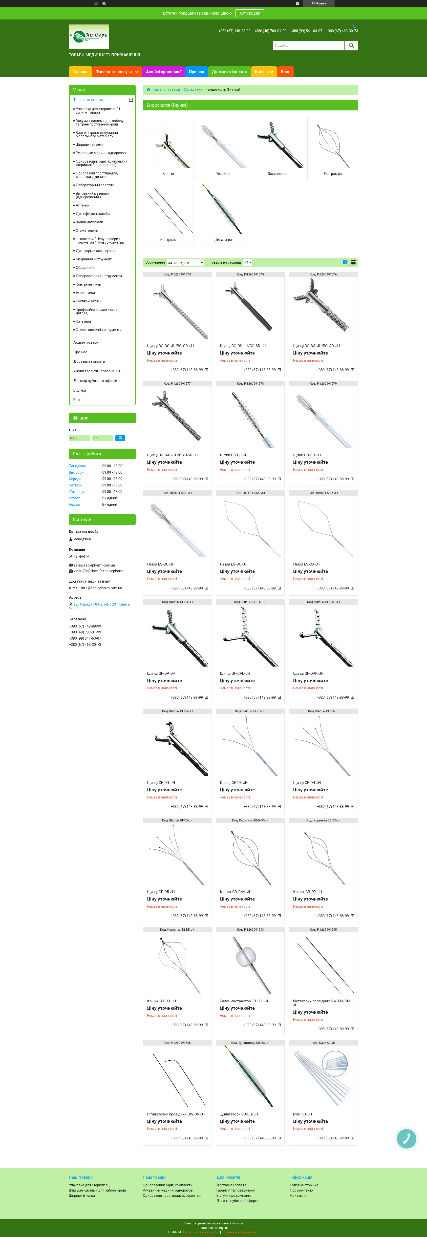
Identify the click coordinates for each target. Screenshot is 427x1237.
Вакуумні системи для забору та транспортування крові (100, 122)
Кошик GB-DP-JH (307, 892)
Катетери (83, 321)
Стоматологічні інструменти (99, 330)
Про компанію (301, 1190)
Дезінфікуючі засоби (93, 214)
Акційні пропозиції (163, 71)
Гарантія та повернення (235, 1190)
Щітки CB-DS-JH (234, 455)
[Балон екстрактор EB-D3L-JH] (250, 963)
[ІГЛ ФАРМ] (89, 36)
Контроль (168, 240)
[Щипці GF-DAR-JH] (323, 636)
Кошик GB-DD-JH (161, 1001)
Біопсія (168, 174)
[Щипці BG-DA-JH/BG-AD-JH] (323, 308)
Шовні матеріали (89, 222)
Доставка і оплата (229, 71)
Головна (80, 71)
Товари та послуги (114, 71)
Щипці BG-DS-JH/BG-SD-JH (243, 346)
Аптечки (82, 205)
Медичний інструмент (94, 259)
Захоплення (278, 174)
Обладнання (194, 89)
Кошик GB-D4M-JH (236, 892)
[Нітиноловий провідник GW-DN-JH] (177, 1076)
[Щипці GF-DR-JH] (177, 745)
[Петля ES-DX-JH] (323, 526)
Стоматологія (87, 230)
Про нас (196, 71)
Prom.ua (237, 1223)
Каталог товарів (167, 89)
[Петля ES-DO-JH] (250, 526)
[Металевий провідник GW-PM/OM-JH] (323, 963)
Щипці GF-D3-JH (234, 783)
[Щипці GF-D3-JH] (250, 745)
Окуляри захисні (89, 301)
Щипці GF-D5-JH (161, 892)
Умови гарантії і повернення (97, 371)
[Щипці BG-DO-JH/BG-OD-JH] (177, 308)
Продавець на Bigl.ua (214, 1228)
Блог (285, 71)
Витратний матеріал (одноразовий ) (92, 195)
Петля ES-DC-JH (160, 564)
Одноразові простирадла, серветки (172, 1195)
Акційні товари (85, 342)
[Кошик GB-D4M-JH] (250, 854)
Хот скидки (249, 13)
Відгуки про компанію (234, 1195)
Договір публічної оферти (95, 380)
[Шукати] (351, 45)
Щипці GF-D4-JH (307, 783)
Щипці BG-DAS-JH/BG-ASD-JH (172, 455)
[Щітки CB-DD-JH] (323, 417)
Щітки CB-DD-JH (307, 455)
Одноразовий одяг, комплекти (167, 1185)
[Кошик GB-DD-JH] (177, 963)
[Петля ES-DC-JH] (177, 526)
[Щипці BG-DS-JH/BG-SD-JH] (250, 308)
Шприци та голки (90, 145)
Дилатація (223, 240)
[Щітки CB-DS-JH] (250, 417)
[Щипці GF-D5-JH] (177, 854)
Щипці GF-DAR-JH (308, 673)
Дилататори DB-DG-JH (239, 1114)
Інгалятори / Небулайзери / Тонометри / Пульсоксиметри (100, 240)
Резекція (223, 174)
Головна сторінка (304, 1185)
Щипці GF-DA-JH (161, 673)
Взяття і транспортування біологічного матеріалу (97, 134)
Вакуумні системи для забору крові (97, 1190)
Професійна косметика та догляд (97, 311)
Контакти (264, 71)
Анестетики (85, 293)
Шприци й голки (82, 1195)
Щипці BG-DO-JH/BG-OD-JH (170, 346)
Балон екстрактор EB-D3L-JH (245, 1001)
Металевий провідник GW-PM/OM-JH (322, 1003)
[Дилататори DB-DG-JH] (250, 1076)
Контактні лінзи (88, 284)
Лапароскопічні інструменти (99, 276)
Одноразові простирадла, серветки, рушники (97, 175)
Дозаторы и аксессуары (95, 251)
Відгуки (79, 390)
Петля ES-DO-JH (233, 564)
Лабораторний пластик (95, 185)
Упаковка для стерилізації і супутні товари (98, 110)
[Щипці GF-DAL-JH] (250, 636)
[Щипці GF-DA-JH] (177, 636)
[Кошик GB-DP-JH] (323, 854)
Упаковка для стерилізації (90, 1185)
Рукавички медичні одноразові (101, 153)
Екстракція (333, 174)
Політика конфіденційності (240, 1232)
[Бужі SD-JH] (323, 1076)
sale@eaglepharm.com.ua (94, 565)
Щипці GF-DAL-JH (235, 673)
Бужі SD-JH (302, 1114)
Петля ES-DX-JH (306, 564)
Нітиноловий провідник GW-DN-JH (176, 1114)
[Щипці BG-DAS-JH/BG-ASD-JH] (177, 417)
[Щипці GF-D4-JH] (323, 745)
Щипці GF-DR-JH (161, 783)
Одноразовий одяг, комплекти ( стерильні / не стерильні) (102, 163)
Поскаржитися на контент (201, 1232)
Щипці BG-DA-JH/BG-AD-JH (316, 346)
